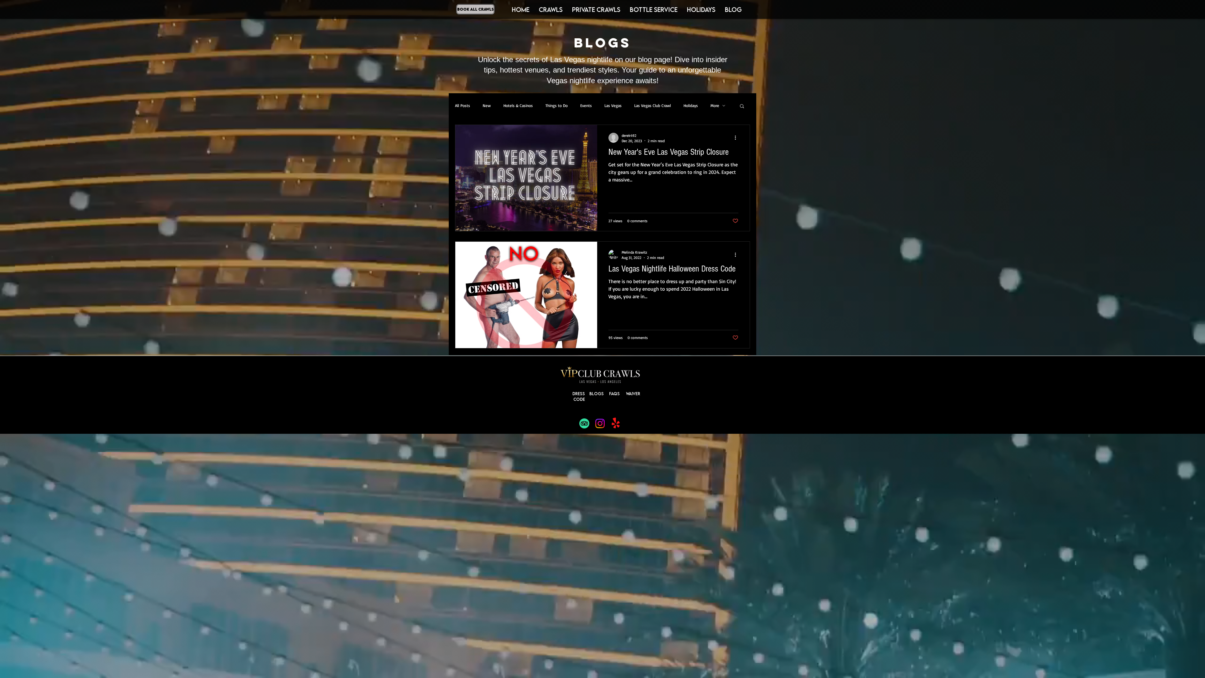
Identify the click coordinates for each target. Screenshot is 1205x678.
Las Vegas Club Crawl (652, 105)
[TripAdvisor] (584, 423)
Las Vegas (613, 105)
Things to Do (556, 105)
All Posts (462, 105)
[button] (701, 9)
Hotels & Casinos (518, 105)
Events (586, 105)
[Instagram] (600, 423)
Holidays (690, 105)
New (487, 105)
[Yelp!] (615, 423)
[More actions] (737, 138)
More (714, 105)
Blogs (596, 393)
